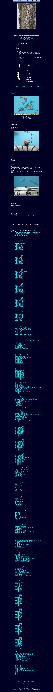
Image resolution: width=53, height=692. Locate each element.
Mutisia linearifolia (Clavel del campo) (22, 510)
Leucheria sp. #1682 (18, 488)
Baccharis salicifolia (18, 330)
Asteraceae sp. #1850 (19, 258)
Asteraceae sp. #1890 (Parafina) (21, 271)
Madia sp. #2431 (18, 500)
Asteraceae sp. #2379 (19, 291)
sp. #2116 (16, 673)
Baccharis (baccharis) (19, 318)
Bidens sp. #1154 (18, 342)
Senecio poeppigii (18, 586)
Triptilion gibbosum (18, 659)
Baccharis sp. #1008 (18, 332)
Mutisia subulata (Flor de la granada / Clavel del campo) (25, 520)
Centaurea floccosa (18, 349)
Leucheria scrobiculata (19, 482)
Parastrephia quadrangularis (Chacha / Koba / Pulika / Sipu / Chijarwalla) (28, 540)
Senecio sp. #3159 (18, 643)
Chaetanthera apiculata (19, 353)
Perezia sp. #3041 (18, 552)
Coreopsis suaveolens (19, 395)
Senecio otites (17, 584)
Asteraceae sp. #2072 (19, 284)
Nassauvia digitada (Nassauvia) (20, 526)
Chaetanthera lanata (18, 360)
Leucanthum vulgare (18, 475)
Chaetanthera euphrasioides (20, 356)
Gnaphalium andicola (19, 409)
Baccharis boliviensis (19, 321)
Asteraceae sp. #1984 (19, 277)
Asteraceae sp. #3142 (19, 304)
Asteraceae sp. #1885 (19, 267)
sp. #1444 (16, 671)
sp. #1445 (16, 672)
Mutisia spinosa (17, 519)
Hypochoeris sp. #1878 (19, 470)
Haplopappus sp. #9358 (19, 458)
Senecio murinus (18, 580)
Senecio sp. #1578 (18, 610)
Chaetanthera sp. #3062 (19, 378)
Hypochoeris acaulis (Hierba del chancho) (22, 469)
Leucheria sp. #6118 (18, 476)
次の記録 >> (28, 681)
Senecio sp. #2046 (18, 625)
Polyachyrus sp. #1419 (19, 563)
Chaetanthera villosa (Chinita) (20, 382)
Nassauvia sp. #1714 (19, 533)
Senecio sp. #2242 (18, 638)
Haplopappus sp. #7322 (19, 456)
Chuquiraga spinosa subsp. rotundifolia (22, 392)
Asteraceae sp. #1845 (19, 254)
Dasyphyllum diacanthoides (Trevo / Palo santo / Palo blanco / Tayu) (27, 399)
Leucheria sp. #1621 (18, 483)
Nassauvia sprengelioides (19, 534)
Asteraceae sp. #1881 (19, 264)
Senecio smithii (17, 587)
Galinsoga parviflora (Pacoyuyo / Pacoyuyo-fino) (23, 407)
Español (24, 38)
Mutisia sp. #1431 (18, 515)
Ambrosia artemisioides (19, 236)
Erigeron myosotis (18, 404)
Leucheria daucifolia (18, 478)
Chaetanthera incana (18, 359)
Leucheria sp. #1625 (18, 484)
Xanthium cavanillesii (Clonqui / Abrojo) (22, 668)
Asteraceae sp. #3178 (19, 311)
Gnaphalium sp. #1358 (19, 411)
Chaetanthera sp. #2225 (19, 375)
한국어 (24, 39)
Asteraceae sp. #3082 (19, 298)
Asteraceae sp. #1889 (19, 270)
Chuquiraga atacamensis (19, 390)
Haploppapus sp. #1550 (19, 462)
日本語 (27, 39)
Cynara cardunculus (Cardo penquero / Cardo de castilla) (25, 398)
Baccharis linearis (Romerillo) (20, 322)
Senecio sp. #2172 (18, 631)
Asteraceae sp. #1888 (19, 269)
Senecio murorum (18, 581)
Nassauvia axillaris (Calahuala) (20, 524)
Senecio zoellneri (18, 647)
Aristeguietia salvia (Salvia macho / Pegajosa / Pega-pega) (25, 240)
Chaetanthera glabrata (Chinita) (20, 358)
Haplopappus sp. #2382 (19, 450)
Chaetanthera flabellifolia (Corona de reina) (23, 357)
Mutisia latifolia (17, 509)
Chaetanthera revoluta (19, 369)
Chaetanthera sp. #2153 (19, 374)
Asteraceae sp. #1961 (19, 274)
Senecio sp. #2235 (18, 636)
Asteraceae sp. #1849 (19, 257)
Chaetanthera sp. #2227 (19, 376)
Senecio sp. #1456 (18, 599)
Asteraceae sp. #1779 (19, 248)
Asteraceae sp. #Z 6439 (19, 313)
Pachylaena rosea (18, 538)
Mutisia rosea (17, 512)
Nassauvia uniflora (18, 535)
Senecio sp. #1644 (18, 616)
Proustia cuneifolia (18, 568)
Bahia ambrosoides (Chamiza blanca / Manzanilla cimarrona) (26, 339)
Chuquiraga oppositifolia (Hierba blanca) (22, 391)
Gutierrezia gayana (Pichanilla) (20, 416)
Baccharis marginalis (18, 324)
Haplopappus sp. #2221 (19, 449)
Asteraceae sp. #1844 (19, 253)
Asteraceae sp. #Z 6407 (19, 312)
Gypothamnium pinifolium (19, 418)
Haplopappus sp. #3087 (19, 451)
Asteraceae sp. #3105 (19, 300)
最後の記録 (33, 681)
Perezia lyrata (17, 542)
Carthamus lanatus (18, 345)
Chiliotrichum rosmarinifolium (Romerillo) (22, 386)
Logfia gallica (17, 494)
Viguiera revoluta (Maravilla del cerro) (22, 664)
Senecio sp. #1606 (18, 613)
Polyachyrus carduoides (19, 562)
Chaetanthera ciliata (18, 355)
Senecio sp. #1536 (18, 605)
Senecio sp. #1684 (18, 618)
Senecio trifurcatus (18, 645)
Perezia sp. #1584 (18, 550)
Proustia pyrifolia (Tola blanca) (20, 570)
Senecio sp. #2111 (18, 630)
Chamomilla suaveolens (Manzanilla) (21, 383)
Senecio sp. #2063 (18, 629)
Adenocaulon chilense (19, 234)
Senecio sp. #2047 (18, 626)
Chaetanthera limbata (19, 361)
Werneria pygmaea (18, 667)
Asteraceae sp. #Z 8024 (19, 315)
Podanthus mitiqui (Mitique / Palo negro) (22, 559)
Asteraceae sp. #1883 (19, 266)
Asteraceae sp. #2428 (19, 293)
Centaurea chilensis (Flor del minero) (21, 348)
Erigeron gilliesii (18, 402)
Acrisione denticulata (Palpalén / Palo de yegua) (23, 233)
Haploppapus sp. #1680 (19, 464)
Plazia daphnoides (18, 557)
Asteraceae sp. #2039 (19, 282)
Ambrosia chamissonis (19, 237)
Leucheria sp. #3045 (18, 489)
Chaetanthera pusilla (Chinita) (20, 368)
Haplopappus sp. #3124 (19, 427)
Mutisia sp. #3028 (18, 516)
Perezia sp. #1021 (18, 548)
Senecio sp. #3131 (18, 642)
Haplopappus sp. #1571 (19, 437)
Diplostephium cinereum (19, 400)
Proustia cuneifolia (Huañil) (20, 567)
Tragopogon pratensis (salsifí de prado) (22, 656)
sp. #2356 (16, 674)
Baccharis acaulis (18, 319)
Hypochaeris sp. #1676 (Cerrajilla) (21, 467)
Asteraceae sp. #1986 (19, 278)
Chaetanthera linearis (19, 362)
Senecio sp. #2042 (18, 624)
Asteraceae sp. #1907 (19, 273)
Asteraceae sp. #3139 (19, 302)
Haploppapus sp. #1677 (19, 463)
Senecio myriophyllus (19, 582)
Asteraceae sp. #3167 (19, 307)
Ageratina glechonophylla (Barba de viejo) (22, 235)
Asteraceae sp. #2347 (19, 290)
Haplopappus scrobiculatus (20, 425)
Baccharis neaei (18, 325)
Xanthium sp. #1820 (18, 669)
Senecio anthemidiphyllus (19, 571)
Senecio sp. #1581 (18, 611)
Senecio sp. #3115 (18, 641)
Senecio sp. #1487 (18, 602)
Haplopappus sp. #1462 (19, 429)
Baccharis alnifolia (18, 320)
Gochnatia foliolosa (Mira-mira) (20, 415)
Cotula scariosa (17, 397)
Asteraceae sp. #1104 (19, 244)
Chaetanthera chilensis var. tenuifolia (21, 354)
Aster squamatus (18, 242)
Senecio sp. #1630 (18, 615)
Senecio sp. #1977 (18, 622)
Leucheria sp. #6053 (18, 491)
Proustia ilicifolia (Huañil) (19, 569)
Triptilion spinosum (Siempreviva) (21, 660)
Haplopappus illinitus (19, 421)
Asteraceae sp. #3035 (19, 297)
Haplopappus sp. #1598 (19, 440)
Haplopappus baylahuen (19, 419)
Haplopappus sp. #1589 (19, 438)
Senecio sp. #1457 (18, 600)
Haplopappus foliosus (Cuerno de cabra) (22, 420)
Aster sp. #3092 (17, 241)
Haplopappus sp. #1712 (19, 446)
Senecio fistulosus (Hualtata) (20, 576)
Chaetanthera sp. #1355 (19, 373)
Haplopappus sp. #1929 (19, 447)
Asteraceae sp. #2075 (19, 285)
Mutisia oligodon (18, 511)
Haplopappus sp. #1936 (19, 426)
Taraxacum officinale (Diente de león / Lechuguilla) (24, 654)
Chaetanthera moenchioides (20, 367)
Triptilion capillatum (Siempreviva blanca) (22, 658)
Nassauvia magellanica (19, 529)
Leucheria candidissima (19, 477)
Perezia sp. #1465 (18, 549)
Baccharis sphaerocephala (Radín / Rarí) (22, 338)
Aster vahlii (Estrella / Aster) (20, 243)
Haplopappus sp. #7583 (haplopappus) (22, 457)
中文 (29, 39)
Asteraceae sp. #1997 (19, 279)
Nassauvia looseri (18, 528)
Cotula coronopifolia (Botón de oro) (21, 396)
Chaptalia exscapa (18, 384)
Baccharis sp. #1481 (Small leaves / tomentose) (23, 334)
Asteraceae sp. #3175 (19, 310)
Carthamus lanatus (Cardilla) (20, 344)
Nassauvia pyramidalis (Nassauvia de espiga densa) (24, 531)
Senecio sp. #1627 (18, 614)
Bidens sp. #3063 (18, 343)
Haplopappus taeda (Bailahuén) (20, 459)
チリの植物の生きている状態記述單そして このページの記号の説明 (26, 86)
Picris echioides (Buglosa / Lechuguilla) (22, 556)
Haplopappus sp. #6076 (19, 455)
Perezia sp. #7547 (18, 553)
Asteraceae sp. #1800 (19, 249)
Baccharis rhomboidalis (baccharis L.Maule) (23, 328)
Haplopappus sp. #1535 (19, 435)
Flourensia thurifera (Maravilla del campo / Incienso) (24, 406)
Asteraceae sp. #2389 (19, 292)
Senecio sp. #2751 (18, 640)
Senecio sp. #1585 (18, 612)
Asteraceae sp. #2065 (19, 283)
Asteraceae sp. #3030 (19, 296)
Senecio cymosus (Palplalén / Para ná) (22, 572)
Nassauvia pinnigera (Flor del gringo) (21, 530)
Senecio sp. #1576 (18, 609)
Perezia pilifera (17, 545)
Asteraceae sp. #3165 (19, 306)
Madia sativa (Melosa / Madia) (20, 499)
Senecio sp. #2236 (18, 637)
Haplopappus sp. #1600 (19, 441)
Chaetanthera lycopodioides (20, 364)
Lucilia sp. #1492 (18, 497)
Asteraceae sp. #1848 (19, 256)
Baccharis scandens (18, 331)
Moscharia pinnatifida (19, 501)
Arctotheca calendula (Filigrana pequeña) (22, 239)
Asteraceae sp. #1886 (19, 268)
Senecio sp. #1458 (18, 601)
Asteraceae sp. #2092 (19, 287)
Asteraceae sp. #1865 (19, 262)
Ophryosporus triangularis (19, 536)
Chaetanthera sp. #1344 (19, 372)
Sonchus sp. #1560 (18, 650)
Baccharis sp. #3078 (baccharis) (21, 336)
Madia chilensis (17, 498)
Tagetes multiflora (18, 652)
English (21, 38)
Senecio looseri (17, 579)
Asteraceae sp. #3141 (19, 303)
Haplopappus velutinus (19, 460)
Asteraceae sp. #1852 (19, 260)
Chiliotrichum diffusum (19, 385)
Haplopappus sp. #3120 (19, 452)
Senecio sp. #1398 (18, 598)
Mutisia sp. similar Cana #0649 (20, 517)
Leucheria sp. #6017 (18, 490)
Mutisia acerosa (18, 502)
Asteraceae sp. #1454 (19, 245)
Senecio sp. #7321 (18, 593)
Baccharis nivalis (18, 326)
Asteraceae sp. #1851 (19, 259)
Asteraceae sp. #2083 (19, 286)
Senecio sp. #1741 (18, 621)
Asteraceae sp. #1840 (19, 251)
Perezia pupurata (18, 546)
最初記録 (19, 681)
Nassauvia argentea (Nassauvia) (21, 523)
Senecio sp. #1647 (18, 617)
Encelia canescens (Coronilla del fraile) (22, 401)
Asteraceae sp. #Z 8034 (19, 316)
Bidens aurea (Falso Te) (19, 341)
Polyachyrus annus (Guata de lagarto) (22, 561)
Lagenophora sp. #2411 (19, 472)
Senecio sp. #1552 (18, 590)
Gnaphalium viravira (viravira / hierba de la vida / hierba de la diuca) (27, 414)
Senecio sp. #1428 (18, 589)
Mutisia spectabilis (18, 518)
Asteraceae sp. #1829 (19, 250)
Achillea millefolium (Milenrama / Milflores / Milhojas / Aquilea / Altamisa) (28, 232)
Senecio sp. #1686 (18, 619)
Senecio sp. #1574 (18, 608)
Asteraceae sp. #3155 (19, 305)
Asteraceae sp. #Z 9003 (19, 317)
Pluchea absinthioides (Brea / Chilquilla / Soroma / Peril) (25, 558)
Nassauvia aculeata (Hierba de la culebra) (22, 522)
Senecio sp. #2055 (18, 628)
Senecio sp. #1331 (18, 597)
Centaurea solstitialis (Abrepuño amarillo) (22, 351)
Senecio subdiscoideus (19, 644)
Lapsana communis (18, 473)
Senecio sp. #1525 (18, 604)
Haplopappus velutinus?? (19, 461)
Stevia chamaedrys (18, 651)
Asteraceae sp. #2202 (19, 289)
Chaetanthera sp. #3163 (19, 379)
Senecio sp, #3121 (18, 588)
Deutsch (28, 38)
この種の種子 (26, 89)
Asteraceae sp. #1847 (19, 255)
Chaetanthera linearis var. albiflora (21, 363)
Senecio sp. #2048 (18, 627)
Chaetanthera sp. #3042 (19, 377)
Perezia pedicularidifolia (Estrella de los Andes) (23, 544)
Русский (32, 38)
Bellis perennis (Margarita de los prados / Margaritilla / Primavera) (27, 340)
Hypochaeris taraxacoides (19, 468)
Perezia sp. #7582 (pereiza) (20, 554)
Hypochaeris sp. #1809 (19, 466)
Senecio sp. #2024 (18, 623)
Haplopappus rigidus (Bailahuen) (21, 424)
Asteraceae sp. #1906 (19, 272)
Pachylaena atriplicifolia (19, 537)
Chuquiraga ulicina (18, 393)
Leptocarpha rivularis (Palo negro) (21, 474)
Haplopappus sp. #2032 (19, 448)
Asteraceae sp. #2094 (19, 288)
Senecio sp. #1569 (18, 607)
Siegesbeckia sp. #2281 (19, 648)
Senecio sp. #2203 (18, 634)
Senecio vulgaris (18, 646)
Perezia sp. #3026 (18, 551)
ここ (33, 224)
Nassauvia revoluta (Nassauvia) (20, 532)
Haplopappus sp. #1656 (19, 443)
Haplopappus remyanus (19, 423)
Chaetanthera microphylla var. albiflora (22, 366)
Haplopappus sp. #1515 (19, 433)
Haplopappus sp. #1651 (19, 442)
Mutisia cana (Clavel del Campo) (21, 505)
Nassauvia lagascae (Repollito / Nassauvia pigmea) (24, 527)
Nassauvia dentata (18, 525)
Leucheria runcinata (18, 481)
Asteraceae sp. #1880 (19, 263)
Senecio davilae (18, 573)
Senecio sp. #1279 (18, 594)
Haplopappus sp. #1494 (19, 432)
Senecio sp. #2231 (18, 635)
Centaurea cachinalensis (19, 347)
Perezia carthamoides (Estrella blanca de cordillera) (24, 541)
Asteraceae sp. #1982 (19, 276)
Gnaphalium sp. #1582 (19, 412)
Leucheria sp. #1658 (18, 487)
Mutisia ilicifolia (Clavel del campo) (21, 508)
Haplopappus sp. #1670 (19, 445)
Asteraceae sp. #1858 (19, 261)
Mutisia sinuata (17, 513)
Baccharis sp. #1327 (18, 333)
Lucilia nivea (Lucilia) (19, 496)
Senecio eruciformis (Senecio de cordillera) (23, 575)
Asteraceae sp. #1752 (19, 247)
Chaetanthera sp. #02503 (19, 370)
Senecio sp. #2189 (18, 632)
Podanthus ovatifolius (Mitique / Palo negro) (23, 560)
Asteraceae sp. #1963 (19, 275)
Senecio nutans (17, 583)
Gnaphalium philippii (18, 410)
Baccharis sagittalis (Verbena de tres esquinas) (23, 329)
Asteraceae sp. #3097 (19, 299)
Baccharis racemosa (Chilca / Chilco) (21, 327)
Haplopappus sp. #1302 (19, 428)
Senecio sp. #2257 (18, 639)
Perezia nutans (17, 543)
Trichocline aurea (18, 657)
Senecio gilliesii (18, 577)
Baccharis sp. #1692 (18, 335)
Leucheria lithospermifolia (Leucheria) (22, 480)
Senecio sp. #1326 (18, 596)
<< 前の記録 (24, 681)
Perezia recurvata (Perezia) (20, 547)
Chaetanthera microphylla (19, 365)
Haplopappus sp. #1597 (19, 439)
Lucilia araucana (18, 495)
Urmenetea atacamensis (19, 662)
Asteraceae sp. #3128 (19, 301)
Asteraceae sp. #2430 (19, 294)
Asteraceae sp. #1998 (19, 280)
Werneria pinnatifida (18, 666)
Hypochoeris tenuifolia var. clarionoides (22, 471)
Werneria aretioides (18, 665)
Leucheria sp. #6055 (18, 492)
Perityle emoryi (17, 555)
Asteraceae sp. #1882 (19, 265)
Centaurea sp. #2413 (18, 352)
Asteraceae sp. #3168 (19, 308)
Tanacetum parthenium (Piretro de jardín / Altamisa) (24, 653)
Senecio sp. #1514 (18, 603)
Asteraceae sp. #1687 (19, 246)
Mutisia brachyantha (18, 504)
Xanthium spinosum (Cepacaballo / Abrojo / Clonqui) (24, 670)
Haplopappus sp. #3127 (19, 453)
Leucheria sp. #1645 (18, 485)
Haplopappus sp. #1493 (19, 431)
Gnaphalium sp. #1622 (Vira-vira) (21, 413)
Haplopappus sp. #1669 (19, 444)
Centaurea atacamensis (19, 346)
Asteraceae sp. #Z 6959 (19, 314)
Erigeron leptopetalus (19, 403)
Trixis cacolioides (18, 661)
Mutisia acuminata (18, 503)
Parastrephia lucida (18, 539)
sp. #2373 (16, 675)
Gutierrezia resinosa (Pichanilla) (21, 417)
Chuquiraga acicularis (19, 389)
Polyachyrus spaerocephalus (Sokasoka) (22, 566)
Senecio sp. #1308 (18, 595)
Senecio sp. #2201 (18, 633)
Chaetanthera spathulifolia (19, 381)
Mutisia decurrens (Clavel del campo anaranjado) (24, 506)
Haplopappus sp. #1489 (19, 430)
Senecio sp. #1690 (18, 591)
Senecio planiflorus (18, 585)
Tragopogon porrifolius (19, 655)
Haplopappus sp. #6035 (19, 454)
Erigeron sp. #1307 (18, 405)
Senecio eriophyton (18, 574)
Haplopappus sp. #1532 (19, 434)
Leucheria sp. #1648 (18, 486)
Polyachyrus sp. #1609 (19, 565)
